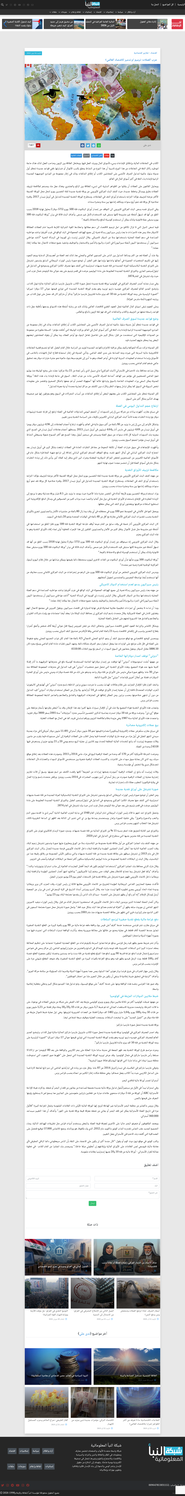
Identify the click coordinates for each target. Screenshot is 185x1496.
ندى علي (84, 1334)
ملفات (54, 12)
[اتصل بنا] (32, 5)
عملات (106, 155)
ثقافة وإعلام (76, 12)
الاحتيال (86, 155)
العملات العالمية (76, 155)
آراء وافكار (131, 12)
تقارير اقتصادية (141, 53)
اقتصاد (99, 12)
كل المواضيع (168, 5)
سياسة (120, 12)
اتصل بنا (155, 5)
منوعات (64, 12)
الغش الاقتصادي (96, 155)
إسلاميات (109, 12)
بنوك (112, 155)
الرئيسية (181, 5)
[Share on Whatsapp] (99, 145)
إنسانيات (88, 12)
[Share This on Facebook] (82, 145)
